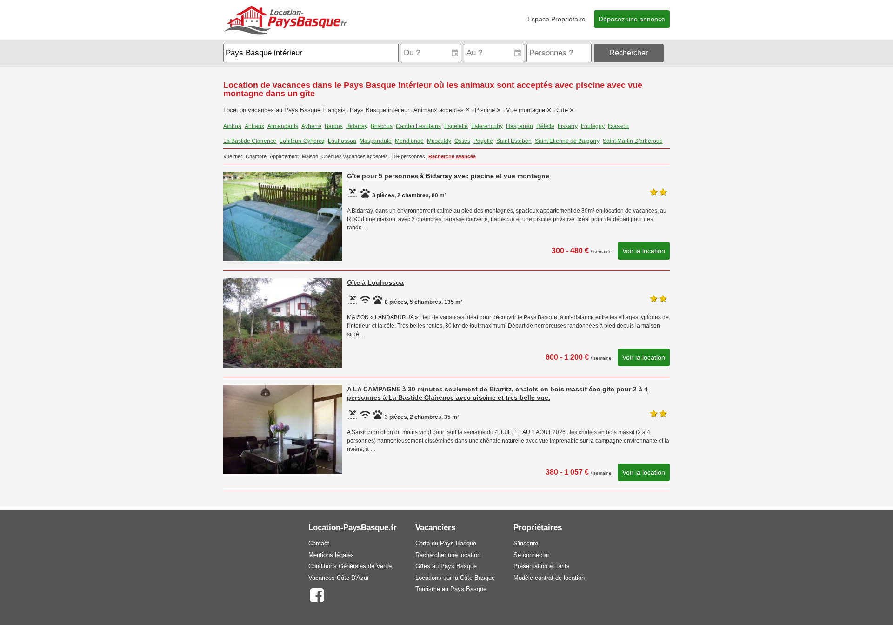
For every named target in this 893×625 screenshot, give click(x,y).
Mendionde (409, 141)
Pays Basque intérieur (379, 110)
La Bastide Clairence (249, 141)
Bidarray (356, 126)
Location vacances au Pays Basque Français (284, 110)
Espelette (456, 126)
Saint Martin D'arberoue (633, 141)
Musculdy (439, 141)
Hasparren (519, 126)
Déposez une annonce (632, 19)
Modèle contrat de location (549, 577)
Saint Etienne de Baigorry (567, 141)
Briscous (382, 126)
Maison (310, 156)
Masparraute (376, 141)
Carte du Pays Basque (445, 543)
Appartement (284, 156)
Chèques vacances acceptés (354, 156)
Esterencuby (487, 126)
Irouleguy (593, 126)
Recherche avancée (452, 156)
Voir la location (643, 251)
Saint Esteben (514, 141)
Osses (462, 141)
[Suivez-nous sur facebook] (316, 594)
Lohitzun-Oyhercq (302, 141)
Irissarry (568, 126)
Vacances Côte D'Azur (338, 577)
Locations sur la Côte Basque (455, 577)
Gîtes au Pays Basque (446, 566)
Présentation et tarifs (541, 566)
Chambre (256, 156)
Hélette (545, 126)
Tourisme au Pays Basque (450, 588)
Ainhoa (232, 126)
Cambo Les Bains (418, 126)
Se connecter (531, 554)
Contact (318, 543)
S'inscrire (525, 543)
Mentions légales (331, 554)
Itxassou (618, 126)
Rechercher (628, 53)
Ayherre (311, 126)
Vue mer (232, 156)
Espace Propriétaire (556, 19)
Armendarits (282, 126)
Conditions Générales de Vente (350, 566)
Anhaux (254, 126)
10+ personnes (408, 156)
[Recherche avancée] (667, 52)
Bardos (334, 126)
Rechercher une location (447, 554)
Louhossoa (342, 141)
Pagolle (483, 141)
